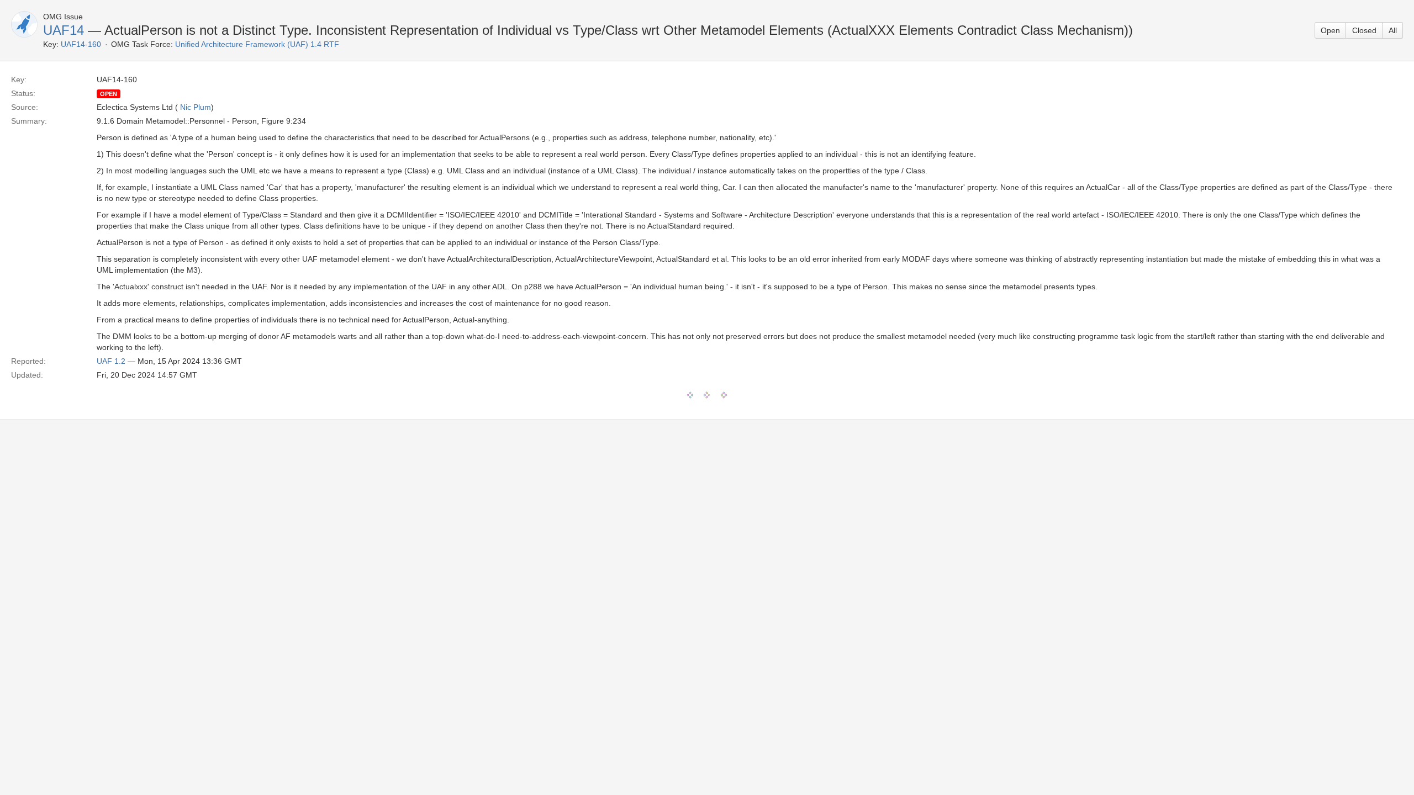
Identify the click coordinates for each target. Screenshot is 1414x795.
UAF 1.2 (111, 361)
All (1393, 30)
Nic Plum (195, 107)
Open (1330, 30)
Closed (1364, 30)
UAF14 (63, 30)
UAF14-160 (81, 44)
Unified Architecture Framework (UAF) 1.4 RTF (257, 44)
